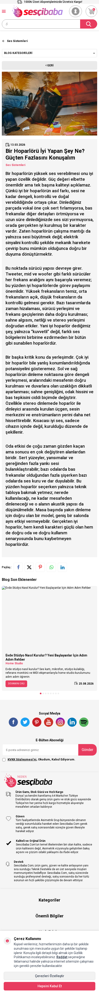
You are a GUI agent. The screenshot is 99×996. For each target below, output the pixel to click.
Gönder (87, 750)
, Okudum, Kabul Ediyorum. (41, 759)
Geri (50, 65)
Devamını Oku (16, 683)
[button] (40, 693)
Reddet (61, 957)
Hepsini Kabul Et (50, 986)
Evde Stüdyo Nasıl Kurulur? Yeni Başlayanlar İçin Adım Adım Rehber (46, 657)
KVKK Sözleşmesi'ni (22, 759)
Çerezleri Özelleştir (49, 976)
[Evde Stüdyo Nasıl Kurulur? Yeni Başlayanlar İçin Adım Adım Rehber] (49, 618)
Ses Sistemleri (15, 165)
